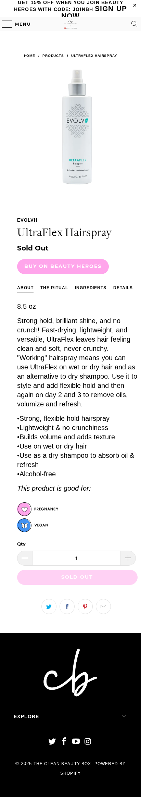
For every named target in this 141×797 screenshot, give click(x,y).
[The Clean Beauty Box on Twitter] (52, 742)
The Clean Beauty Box (62, 763)
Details (123, 287)
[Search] (134, 24)
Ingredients (91, 287)
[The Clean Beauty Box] (70, 24)
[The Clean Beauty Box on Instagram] (88, 742)
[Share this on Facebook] (67, 606)
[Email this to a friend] (103, 606)
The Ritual (54, 287)
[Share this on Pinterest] (85, 606)
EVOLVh (27, 220)
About (25, 287)
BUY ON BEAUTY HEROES (63, 266)
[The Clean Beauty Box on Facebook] (64, 742)
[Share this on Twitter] (48, 606)
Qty (21, 544)
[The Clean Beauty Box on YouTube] (76, 742)
